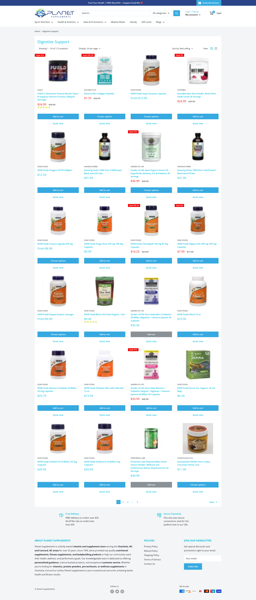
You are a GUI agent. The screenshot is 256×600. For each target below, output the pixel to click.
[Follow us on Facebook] (112, 591)
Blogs (159, 22)
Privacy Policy (151, 546)
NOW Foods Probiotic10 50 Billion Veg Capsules (102, 463)
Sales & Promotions (93, 22)
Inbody (133, 22)
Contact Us (149, 563)
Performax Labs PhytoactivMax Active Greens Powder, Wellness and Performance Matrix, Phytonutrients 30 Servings (150, 466)
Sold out (151, 334)
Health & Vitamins (67, 22)
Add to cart (58, 116)
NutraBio (181, 90)
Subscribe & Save (211, 2)
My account (191, 14)
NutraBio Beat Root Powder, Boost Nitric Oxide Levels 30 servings (196, 95)
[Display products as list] (216, 48)
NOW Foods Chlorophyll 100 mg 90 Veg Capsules (149, 245)
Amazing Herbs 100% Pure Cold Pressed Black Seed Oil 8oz (196, 172)
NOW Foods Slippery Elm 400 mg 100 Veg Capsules (196, 245)
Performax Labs (138, 458)
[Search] (176, 13)
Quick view (58, 123)
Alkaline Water (118, 22)
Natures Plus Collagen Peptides (99, 93)
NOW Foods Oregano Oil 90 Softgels (54, 170)
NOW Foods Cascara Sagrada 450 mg (55, 243)
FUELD (40, 90)
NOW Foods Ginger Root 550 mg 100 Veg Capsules (103, 245)
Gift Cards (146, 22)
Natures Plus (90, 90)
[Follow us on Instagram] (122, 591)
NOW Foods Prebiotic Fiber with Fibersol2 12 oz (104, 389)
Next (212, 502)
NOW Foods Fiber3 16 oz (189, 314)
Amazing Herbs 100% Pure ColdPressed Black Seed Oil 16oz (103, 172)
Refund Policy (151, 550)
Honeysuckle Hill (185, 458)
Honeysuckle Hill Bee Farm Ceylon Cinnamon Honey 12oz (193, 463)
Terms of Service (152, 559)
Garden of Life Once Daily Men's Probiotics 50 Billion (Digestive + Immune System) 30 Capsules (151, 317)
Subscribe (193, 566)
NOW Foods (136, 90)
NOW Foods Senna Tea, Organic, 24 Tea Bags (196, 389)
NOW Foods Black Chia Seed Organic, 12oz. (104, 314)
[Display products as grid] (211, 48)
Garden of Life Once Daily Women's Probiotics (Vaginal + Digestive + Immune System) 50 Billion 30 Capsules (150, 391)
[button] (44, 107)
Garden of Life (137, 166)
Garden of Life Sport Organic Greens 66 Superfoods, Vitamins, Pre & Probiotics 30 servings (150, 173)
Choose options (104, 116)
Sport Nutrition (42, 22)
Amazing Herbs (91, 166)
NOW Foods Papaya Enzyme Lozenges (55, 314)
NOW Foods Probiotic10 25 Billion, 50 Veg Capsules (57, 463)
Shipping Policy (151, 555)
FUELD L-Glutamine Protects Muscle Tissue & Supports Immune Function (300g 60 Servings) (57, 96)
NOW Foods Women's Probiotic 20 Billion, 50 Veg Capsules (57, 389)
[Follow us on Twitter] (117, 591)
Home (37, 31)
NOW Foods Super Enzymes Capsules (148, 93)
